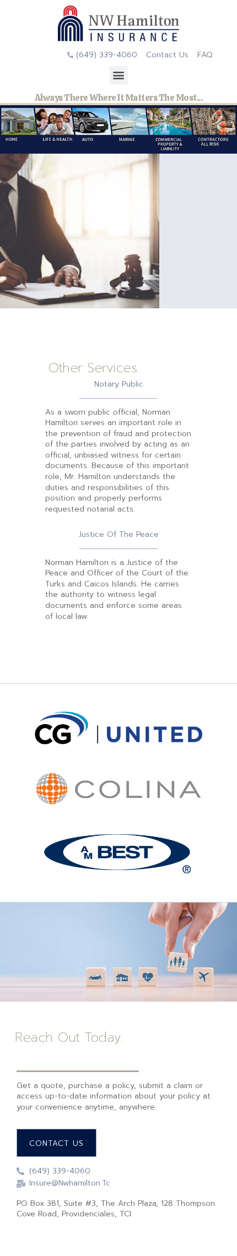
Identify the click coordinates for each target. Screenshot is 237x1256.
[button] (119, 75)
